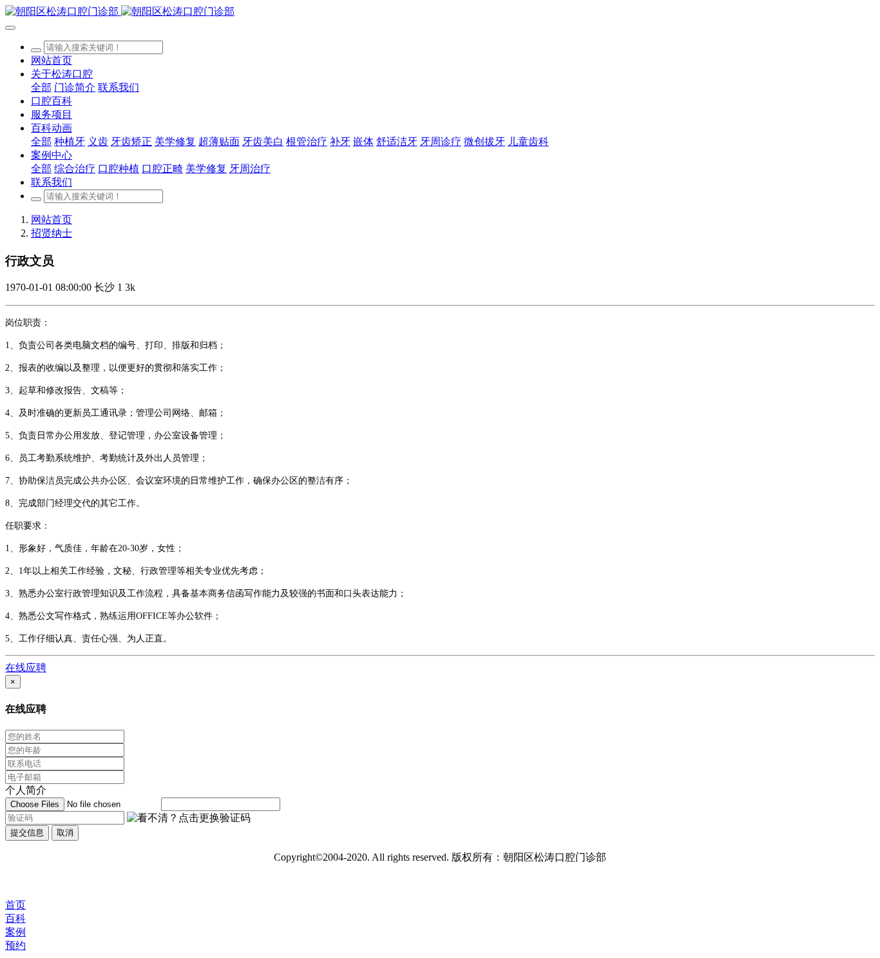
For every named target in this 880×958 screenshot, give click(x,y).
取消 (65, 832)
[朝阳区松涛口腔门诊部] (440, 12)
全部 (41, 87)
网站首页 (51, 60)
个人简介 (25, 790)
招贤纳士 (51, 233)
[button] (189, 818)
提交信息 (27, 832)
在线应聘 (25, 667)
